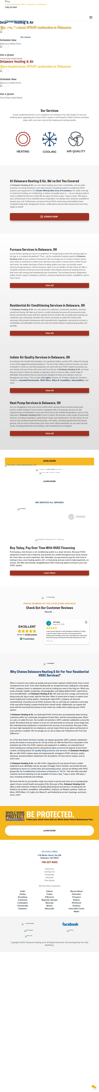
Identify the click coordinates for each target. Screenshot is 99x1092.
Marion (49, 906)
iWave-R (55, 380)
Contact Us (49, 872)
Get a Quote (7, 55)
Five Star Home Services (25, 740)
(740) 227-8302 (11, 7)
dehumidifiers (78, 380)
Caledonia (22, 900)
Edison (49, 891)
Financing (49, 875)
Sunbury (76, 906)
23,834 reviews (31, 635)
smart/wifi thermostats (29, 380)
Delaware (22, 909)
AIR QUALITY (76, 151)
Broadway (22, 897)
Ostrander (76, 894)
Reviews (49, 878)
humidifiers (65, 380)
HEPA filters (45, 380)
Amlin (22, 891)
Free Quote (49, 880)
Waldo (76, 911)
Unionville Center (76, 909)
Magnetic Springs (50, 900)
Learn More (49, 573)
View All (49, 285)
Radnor (76, 900)
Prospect (76, 897)
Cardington (22, 903)
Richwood (76, 903)
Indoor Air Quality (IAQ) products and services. (46, 751)
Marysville (49, 909)
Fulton (50, 894)
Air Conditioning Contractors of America (38, 771)
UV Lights (46, 378)
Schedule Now (8, 40)
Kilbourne (49, 897)
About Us (49, 869)
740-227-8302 (49, 862)
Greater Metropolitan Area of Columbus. (54, 191)
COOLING (49, 151)
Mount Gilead (76, 891)
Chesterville (22, 906)
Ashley (22, 894)
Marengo (50, 903)
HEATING (23, 151)
